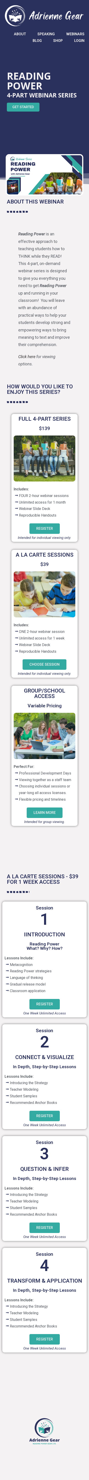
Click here (26, 356)
